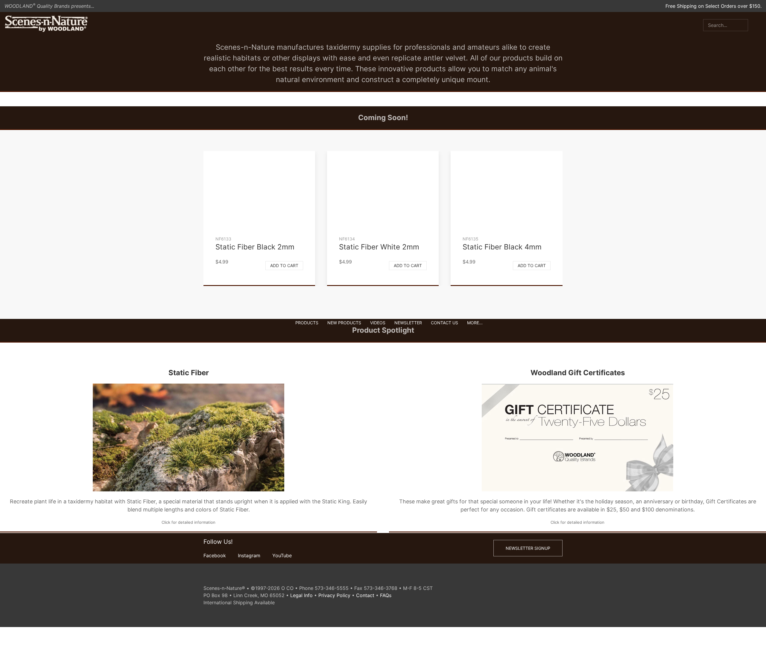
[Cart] (761, 24)
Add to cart (284, 265)
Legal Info (301, 595)
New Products (344, 322)
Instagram (249, 555)
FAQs (385, 595)
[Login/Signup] (752, 24)
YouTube (282, 555)
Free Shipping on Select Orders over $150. (713, 6)
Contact (365, 595)
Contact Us (444, 322)
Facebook (214, 555)
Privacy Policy (334, 595)
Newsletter (408, 322)
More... (475, 322)
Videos (377, 322)
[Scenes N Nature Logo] (46, 24)
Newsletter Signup (528, 548)
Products (306, 322)
